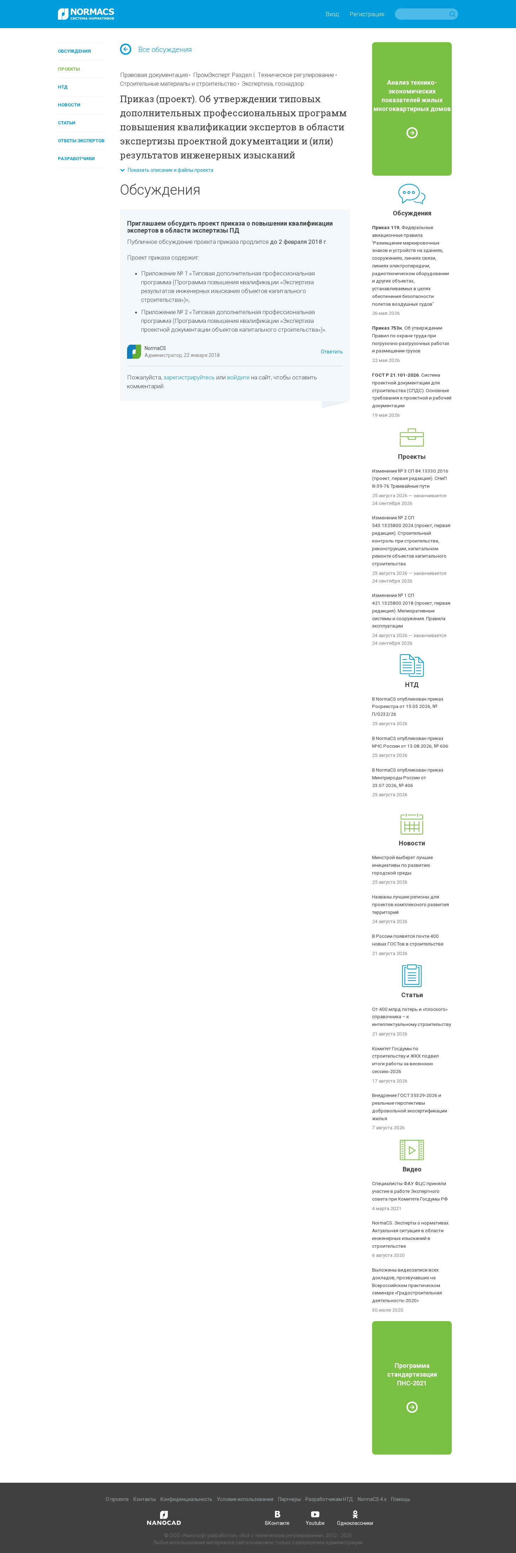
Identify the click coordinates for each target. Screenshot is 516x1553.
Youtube (315, 1523)
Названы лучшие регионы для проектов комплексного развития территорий (410, 904)
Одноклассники (355, 1523)
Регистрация (367, 14)
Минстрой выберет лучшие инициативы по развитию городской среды (402, 865)
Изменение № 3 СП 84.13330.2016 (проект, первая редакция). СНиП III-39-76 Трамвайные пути (410, 478)
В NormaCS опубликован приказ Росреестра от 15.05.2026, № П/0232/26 (407, 706)
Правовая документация (154, 74)
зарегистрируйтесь (189, 377)
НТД (63, 87)
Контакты (144, 1499)
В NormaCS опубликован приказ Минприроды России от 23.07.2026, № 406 (407, 777)
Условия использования (245, 1499)
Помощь (400, 1499)
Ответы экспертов (81, 140)
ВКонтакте (277, 1523)
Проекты (69, 69)
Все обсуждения (165, 49)
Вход (332, 14)
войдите (238, 377)
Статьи (66, 122)
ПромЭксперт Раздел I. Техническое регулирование (263, 74)
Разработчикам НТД (329, 1499)
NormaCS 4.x (372, 1499)
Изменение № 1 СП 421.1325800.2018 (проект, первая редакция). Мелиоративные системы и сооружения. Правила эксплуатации (411, 610)
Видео (412, 1169)
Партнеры (289, 1499)
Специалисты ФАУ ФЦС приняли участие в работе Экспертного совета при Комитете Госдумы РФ (410, 1191)
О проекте (117, 1499)
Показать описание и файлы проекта (169, 170)
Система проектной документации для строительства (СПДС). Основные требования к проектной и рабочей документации (411, 390)
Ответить (332, 352)
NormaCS (155, 348)
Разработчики (76, 158)
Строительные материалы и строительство (178, 83)
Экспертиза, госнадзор (273, 83)
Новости (69, 105)
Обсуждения (74, 51)
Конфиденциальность (186, 1499)
